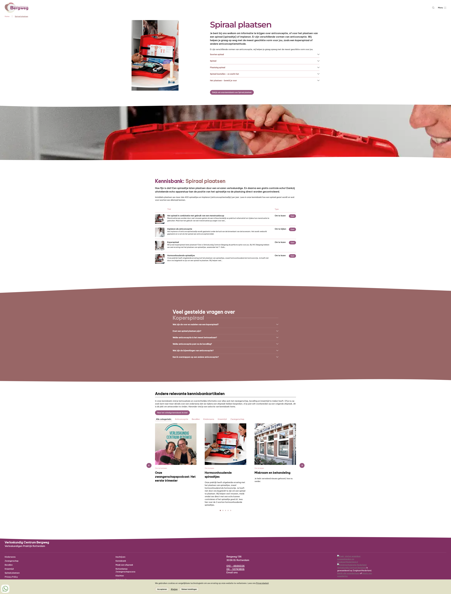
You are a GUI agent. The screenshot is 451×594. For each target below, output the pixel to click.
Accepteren (162, 589)
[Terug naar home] (16, 7)
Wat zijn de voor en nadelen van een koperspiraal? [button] (196, 324)
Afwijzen (174, 589)
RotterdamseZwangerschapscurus (125, 570)
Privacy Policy (11, 577)
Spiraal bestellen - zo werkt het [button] (224, 74)
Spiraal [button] (213, 61)
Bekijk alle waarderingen (348, 573)
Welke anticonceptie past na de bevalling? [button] (192, 344)
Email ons (232, 572)
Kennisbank (121, 561)
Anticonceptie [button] (181, 419)
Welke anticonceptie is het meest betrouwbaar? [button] (195, 337)
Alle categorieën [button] (163, 419)
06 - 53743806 (235, 569)
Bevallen (9, 565)
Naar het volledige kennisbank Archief (172, 413)
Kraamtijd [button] (222, 419)
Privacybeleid (262, 583)
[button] (433, 7)
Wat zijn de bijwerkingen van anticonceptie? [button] (193, 350)
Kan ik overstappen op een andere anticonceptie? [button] (196, 357)
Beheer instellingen (189, 589)
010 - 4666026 (235, 565)
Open (292, 216)
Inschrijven (120, 557)
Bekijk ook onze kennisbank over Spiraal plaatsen (232, 92)
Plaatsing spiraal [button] (217, 67)
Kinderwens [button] (208, 419)
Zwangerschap (12, 561)
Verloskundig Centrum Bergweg (351, 568)
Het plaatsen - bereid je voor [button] (223, 80)
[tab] (220, 510)
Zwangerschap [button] (237, 419)
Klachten (120, 575)
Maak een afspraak (124, 565)
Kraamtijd (9, 569)
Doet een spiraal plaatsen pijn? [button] (187, 331)
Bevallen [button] (196, 419)
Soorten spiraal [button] (217, 54)
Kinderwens (10, 557)
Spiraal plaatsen (12, 573)
